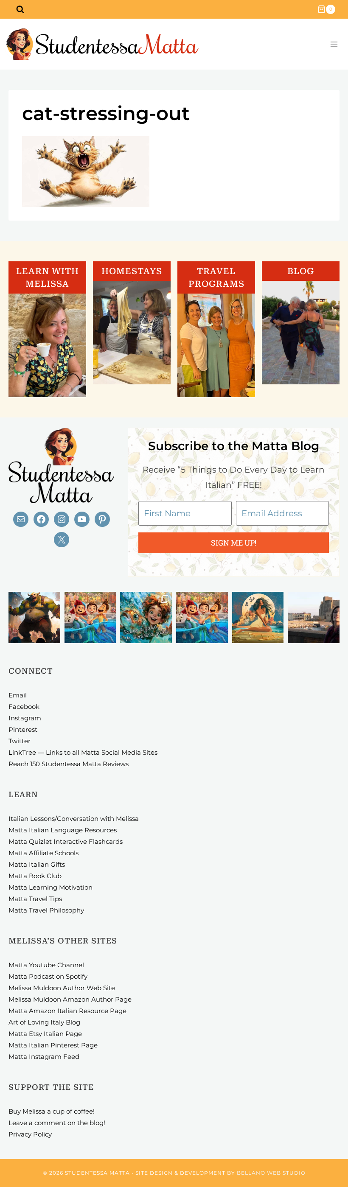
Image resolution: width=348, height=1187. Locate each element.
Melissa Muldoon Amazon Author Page (70, 999)
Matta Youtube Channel (46, 965)
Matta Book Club (35, 876)
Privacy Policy (30, 1134)
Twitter (19, 741)
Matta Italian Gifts (36, 864)
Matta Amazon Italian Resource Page (67, 1011)
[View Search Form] (20, 9)
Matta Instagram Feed (43, 1057)
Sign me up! (233, 543)
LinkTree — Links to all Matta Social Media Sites (82, 752)
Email (17, 695)
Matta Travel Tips (35, 899)
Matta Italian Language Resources (62, 830)
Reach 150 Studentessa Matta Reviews (68, 764)
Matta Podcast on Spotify (47, 976)
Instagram (24, 718)
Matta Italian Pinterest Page (53, 1045)
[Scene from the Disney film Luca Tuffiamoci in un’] (90, 618)
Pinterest (22, 729)
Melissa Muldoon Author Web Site (61, 988)
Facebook (23, 707)
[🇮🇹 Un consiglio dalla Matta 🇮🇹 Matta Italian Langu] (146, 618)
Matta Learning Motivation (50, 887)
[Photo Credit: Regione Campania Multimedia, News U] (314, 618)
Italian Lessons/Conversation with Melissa (73, 819)
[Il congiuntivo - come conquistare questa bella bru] (34, 618)
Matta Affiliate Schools (43, 853)
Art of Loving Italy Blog (44, 1022)
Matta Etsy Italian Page (45, 1034)
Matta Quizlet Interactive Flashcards (65, 841)
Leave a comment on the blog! (56, 1123)
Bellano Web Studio (271, 1173)
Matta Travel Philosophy (46, 910)
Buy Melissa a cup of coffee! (51, 1111)
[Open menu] (334, 44)
